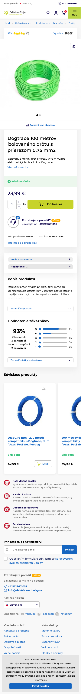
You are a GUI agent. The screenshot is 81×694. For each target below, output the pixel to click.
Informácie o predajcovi (22, 242)
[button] (48, 13)
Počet (12, 204)
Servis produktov (51, 636)
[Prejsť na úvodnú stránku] (15, 13)
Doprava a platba (14, 641)
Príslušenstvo (23, 23)
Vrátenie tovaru (50, 630)
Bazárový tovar (50, 641)
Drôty (72, 23)
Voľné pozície (12, 652)
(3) (18, 33)
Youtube (30, 613)
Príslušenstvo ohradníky (49, 23)
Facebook (48, 613)
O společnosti (12, 647)
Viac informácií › (18, 167)
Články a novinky (52, 652)
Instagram (66, 613)
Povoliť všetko (40, 686)
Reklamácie (11, 636)
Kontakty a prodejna (16, 630)
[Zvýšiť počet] (19, 202)
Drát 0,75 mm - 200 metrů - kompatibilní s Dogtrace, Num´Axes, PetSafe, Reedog (28, 441)
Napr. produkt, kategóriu (28, 31)
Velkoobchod (49, 647)
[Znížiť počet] (19, 206)
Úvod (7, 23)
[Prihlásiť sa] (56, 13)
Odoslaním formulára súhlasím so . (41, 561)
